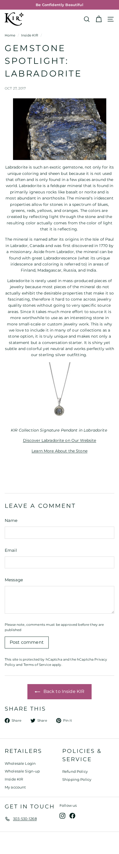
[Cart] (98, 19)
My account (15, 787)
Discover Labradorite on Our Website (59, 440)
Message (14, 579)
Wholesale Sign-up (22, 771)
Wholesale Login (20, 763)
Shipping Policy (76, 779)
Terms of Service (37, 665)
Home (10, 35)
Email (11, 550)
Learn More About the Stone (59, 450)
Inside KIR (29, 35)
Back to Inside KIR (63, 691)
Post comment (27, 642)
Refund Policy (75, 771)
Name (11, 520)
